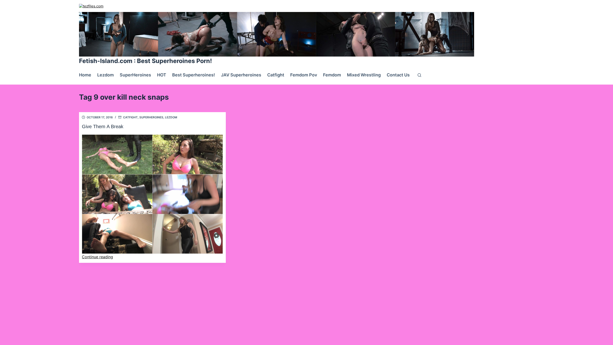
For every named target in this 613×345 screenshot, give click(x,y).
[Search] (419, 75)
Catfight (275, 74)
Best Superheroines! (193, 74)
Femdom (332, 74)
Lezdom (105, 74)
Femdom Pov (303, 74)
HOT (161, 74)
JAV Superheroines (241, 74)
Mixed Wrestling (364, 74)
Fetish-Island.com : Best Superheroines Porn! (145, 60)
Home (85, 74)
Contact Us (398, 74)
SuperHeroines (135, 74)
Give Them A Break (102, 126)
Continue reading (97, 256)
